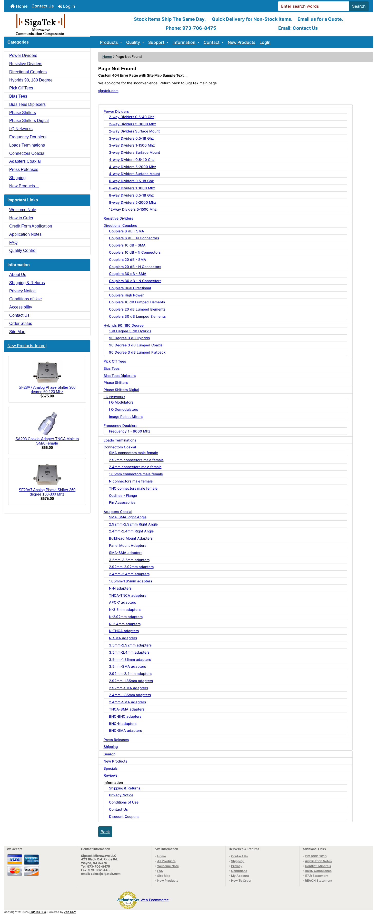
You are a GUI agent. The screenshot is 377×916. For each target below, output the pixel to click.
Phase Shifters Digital (29, 120)
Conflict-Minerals (318, 866)
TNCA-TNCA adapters (127, 595)
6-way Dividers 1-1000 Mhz (132, 188)
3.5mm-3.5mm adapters (129, 560)
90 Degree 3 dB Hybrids (129, 338)
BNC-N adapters (122, 724)
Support (156, 42)
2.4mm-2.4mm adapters (129, 574)
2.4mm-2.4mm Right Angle (131, 531)
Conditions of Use (25, 299)
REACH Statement (318, 880)
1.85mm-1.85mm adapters (130, 581)
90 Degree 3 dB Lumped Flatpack (137, 352)
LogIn (265, 42)
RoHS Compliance (318, 871)
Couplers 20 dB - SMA (127, 260)
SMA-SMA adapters (125, 553)
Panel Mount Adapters (127, 545)
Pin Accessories (122, 502)
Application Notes (25, 234)
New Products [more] (26, 346)
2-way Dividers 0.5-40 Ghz (131, 117)
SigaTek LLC (37, 912)
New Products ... (24, 186)
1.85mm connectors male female (136, 474)
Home (21, 6)
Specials (110, 768)
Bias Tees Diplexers (27, 104)
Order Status (20, 323)
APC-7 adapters (122, 602)
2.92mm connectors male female (136, 460)
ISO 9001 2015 (316, 856)
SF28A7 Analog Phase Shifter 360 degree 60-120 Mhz (47, 389)
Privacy (236, 866)
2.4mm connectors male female (135, 467)
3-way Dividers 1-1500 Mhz (132, 145)
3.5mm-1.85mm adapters (130, 659)
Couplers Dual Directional (130, 288)
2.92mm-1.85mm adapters (131, 681)
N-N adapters (120, 588)
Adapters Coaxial (25, 161)
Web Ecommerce (155, 900)
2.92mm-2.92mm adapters (131, 567)
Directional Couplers (28, 72)
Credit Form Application (30, 226)
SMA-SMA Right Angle (127, 517)
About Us (17, 274)
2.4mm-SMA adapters (127, 702)
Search (358, 6)
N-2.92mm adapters (126, 617)
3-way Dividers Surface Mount (134, 152)
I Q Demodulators (123, 409)
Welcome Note (22, 210)
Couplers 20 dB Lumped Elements (137, 309)
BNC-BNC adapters (125, 716)
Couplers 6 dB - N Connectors (134, 238)
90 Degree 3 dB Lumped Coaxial (136, 345)
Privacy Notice (22, 291)
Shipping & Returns (27, 283)
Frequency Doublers (27, 137)
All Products (166, 861)
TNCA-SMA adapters (126, 709)
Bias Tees (18, 96)
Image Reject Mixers (126, 417)
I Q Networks (21, 129)
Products (109, 42)
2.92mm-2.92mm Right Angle (133, 524)
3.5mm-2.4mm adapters (129, 652)
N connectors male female (131, 481)
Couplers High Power (126, 295)
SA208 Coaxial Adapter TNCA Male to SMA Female (47, 441)
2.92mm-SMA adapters (128, 688)
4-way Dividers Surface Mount (134, 174)
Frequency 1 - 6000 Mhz (129, 431)
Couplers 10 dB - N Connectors (135, 252)
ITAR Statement (317, 876)
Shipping (17, 178)
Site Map (17, 332)
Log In (68, 6)
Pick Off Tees (21, 88)
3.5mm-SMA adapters (127, 666)
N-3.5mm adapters (125, 610)
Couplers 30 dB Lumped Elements (137, 316)
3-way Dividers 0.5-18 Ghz (131, 138)
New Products (241, 42)
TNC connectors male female (133, 488)
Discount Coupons (124, 817)
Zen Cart (70, 912)
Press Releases (23, 169)
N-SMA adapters (123, 638)
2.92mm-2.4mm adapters (130, 674)
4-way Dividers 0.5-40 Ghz (132, 160)
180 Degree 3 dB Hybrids (130, 331)
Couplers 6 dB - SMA (126, 231)
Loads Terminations (27, 145)
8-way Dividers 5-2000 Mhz (132, 202)
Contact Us (43, 5)
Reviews (110, 775)
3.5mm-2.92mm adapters (130, 645)
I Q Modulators (121, 402)
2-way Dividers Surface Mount (134, 131)
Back (105, 831)
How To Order (241, 880)
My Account (240, 876)
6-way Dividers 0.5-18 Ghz (131, 181)
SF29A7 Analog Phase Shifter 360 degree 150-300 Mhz (47, 492)
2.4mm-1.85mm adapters (130, 695)
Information (184, 42)
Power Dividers (23, 55)
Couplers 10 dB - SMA (127, 245)
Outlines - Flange (123, 495)
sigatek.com (108, 91)
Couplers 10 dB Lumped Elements (137, 302)
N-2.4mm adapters (125, 624)
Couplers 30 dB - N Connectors (135, 281)
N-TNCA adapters (124, 631)
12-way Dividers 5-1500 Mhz (133, 209)
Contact (212, 42)
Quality (133, 42)
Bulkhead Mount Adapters (131, 538)
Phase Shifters (22, 112)
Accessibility (20, 307)
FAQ (13, 242)
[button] (367, 891)
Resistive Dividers (25, 63)
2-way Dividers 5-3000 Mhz (132, 124)
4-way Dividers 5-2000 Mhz (132, 167)
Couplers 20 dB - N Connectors (135, 267)
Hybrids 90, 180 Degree (31, 80)
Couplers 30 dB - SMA (127, 274)
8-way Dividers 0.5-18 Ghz (131, 195)
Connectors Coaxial (27, 153)
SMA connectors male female (133, 453)
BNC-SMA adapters (125, 730)
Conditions (239, 871)
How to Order (21, 218)
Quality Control (22, 250)
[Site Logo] (65, 24)
